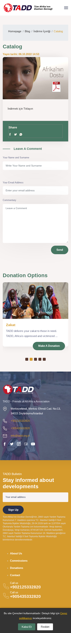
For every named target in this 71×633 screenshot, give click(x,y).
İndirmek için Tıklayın (20, 108)
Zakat (10, 325)
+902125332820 (20, 420)
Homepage (14, 31)
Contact (15, 575)
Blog (27, 31)
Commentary (9, 200)
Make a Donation (49, 345)
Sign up (13, 509)
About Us (16, 553)
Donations (16, 568)
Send (59, 249)
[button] (27, 359)
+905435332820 (20, 428)
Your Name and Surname (16, 157)
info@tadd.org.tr (20, 435)
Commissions (18, 560)
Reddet (45, 626)
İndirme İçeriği (41, 31)
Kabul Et (27, 626)
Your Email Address (13, 182)
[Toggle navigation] (66, 8)
